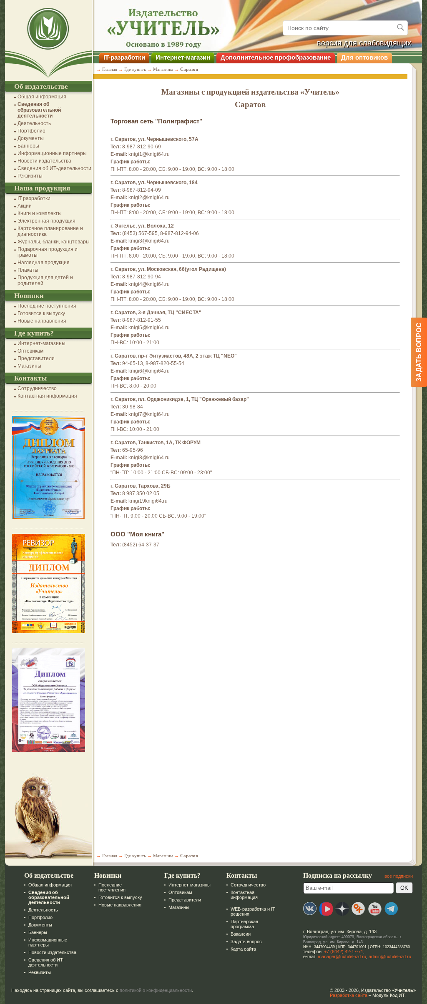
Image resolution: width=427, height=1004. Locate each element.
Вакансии (241, 933)
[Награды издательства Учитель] (48, 631)
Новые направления (42, 321)
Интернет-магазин (183, 57)
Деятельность (34, 123)
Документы (31, 138)
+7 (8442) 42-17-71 (343, 951)
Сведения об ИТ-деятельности (54, 168)
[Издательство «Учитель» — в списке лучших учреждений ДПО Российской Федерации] (48, 518)
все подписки (398, 876)
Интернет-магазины (41, 343)
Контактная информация (47, 396)
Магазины (29, 366)
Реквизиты (30, 176)
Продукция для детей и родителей (45, 280)
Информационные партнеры (52, 153)
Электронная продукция (46, 221)
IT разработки (34, 198)
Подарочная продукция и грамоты (48, 252)
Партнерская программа (244, 924)
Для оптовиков (364, 57)
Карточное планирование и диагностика (50, 231)
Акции (25, 206)
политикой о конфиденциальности (156, 990)
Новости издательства (44, 161)
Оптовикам (30, 351)
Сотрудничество (37, 388)
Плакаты (28, 270)
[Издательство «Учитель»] (48, 78)
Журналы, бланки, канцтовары (54, 242)
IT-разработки (124, 57)
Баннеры (28, 146)
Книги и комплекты (40, 213)
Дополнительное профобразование (276, 57)
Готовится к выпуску (41, 313)
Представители (36, 358)
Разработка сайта (348, 995)
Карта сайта (243, 948)
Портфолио (31, 131)
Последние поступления (47, 306)
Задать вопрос (246, 941)
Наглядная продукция (44, 262)
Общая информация (42, 97)
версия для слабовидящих (364, 43)
